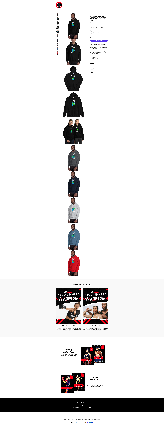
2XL (101, 32)
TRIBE (81, 5)
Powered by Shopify (86, 424)
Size (90, 30)
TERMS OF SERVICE (97, 419)
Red (102, 27)
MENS (92, 5)
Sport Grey (92, 27)
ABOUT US (68, 419)
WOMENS (96, 5)
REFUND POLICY (84, 419)
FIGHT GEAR (86, 5)
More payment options (99, 42)
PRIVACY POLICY (78, 419)
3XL (105, 32)
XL (98, 32)
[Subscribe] (90, 408)
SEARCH (65, 419)
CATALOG (101, 5)
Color (91, 22)
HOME (77, 5)
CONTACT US (73, 419)
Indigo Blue (97, 27)
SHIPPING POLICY (90, 419)
